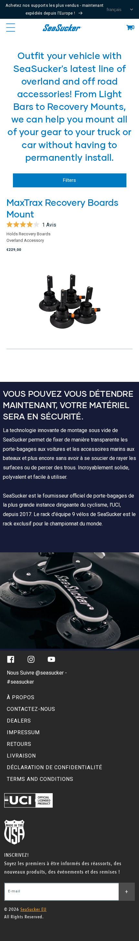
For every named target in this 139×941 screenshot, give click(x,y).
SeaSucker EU (33, 909)
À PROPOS (21, 697)
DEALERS (19, 721)
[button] (129, 27)
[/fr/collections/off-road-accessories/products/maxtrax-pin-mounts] (69, 302)
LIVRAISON (21, 756)
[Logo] (62, 27)
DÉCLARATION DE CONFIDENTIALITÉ (54, 767)
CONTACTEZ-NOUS (31, 709)
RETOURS (19, 744)
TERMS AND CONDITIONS (40, 779)
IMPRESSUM (23, 732)
